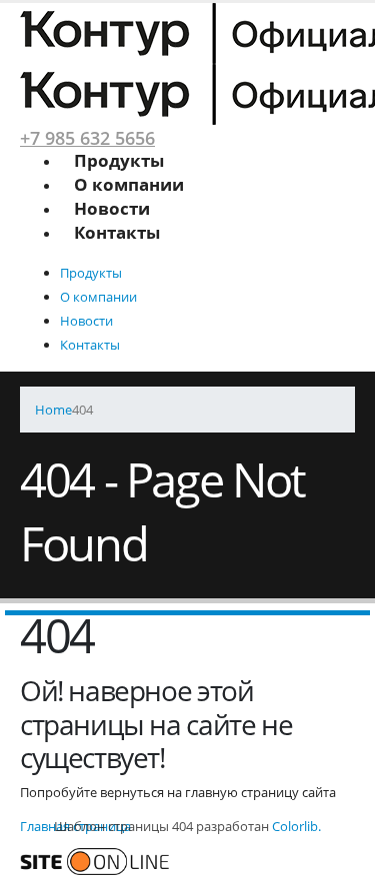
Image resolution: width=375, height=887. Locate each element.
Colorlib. (296, 826)
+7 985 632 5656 (87, 138)
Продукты (119, 160)
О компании (129, 184)
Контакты (117, 232)
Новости (112, 208)
